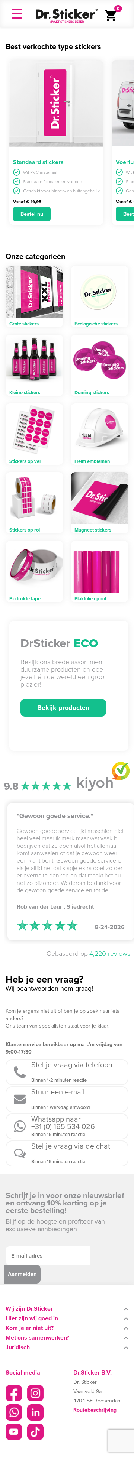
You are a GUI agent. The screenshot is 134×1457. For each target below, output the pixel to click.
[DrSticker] (66, 14)
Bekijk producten (63, 708)
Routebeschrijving (95, 1410)
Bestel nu (31, 214)
